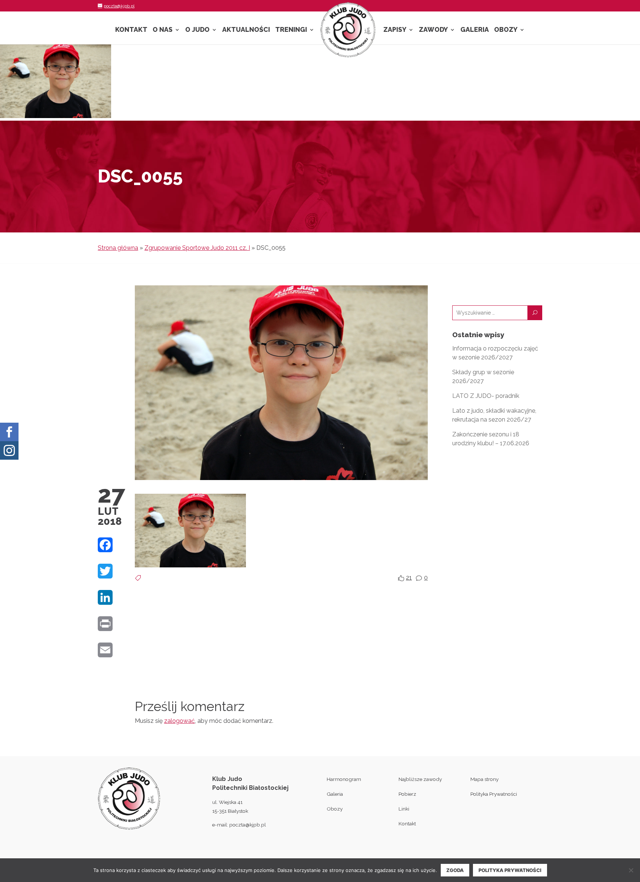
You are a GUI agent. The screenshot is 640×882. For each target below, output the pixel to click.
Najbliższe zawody (420, 779)
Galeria (474, 30)
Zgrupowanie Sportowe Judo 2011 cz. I (197, 247)
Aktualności (246, 30)
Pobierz (407, 794)
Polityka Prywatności (493, 794)
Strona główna (118, 247)
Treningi (291, 30)
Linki (404, 809)
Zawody (433, 30)
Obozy (505, 30)
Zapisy (394, 30)
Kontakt (131, 30)
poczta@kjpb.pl (247, 825)
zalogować (179, 720)
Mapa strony (484, 779)
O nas (163, 30)
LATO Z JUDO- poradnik (485, 395)
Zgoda (455, 870)
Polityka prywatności (510, 870)
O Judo (197, 30)
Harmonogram (344, 779)
